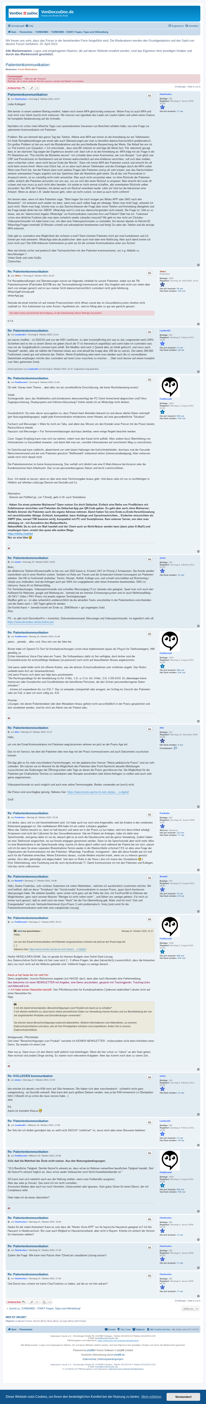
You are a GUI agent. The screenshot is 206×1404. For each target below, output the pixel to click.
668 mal (180, 416)
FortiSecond (166, 399)
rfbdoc (163, 271)
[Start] (24, 13)
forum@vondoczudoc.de (106, 1338)
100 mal (181, 291)
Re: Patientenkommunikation (28, 271)
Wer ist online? (16, 1317)
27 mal (180, 348)
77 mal (181, 835)
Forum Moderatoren (27, 69)
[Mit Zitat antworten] (149, 95)
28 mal (181, 350)
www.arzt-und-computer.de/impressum (126, 1369)
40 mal (181, 896)
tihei (162, 728)
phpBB (90, 1350)
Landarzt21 (165, 330)
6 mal (180, 745)
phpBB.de (119, 1354)
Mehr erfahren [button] (151, 1396)
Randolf (163, 876)
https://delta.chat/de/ (20, 533)
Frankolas (165, 813)
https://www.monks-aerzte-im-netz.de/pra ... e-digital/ (98, 792)
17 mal (180, 111)
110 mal (180, 833)
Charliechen (166, 94)
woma (163, 558)
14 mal (181, 575)
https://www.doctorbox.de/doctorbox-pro (31, 622)
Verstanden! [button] (183, 1396)
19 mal (180, 893)
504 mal (181, 418)
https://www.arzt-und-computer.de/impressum (118, 1340)
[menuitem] (29, 26)
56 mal (180, 288)
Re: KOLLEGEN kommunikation (30, 1076)
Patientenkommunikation (27, 65)
